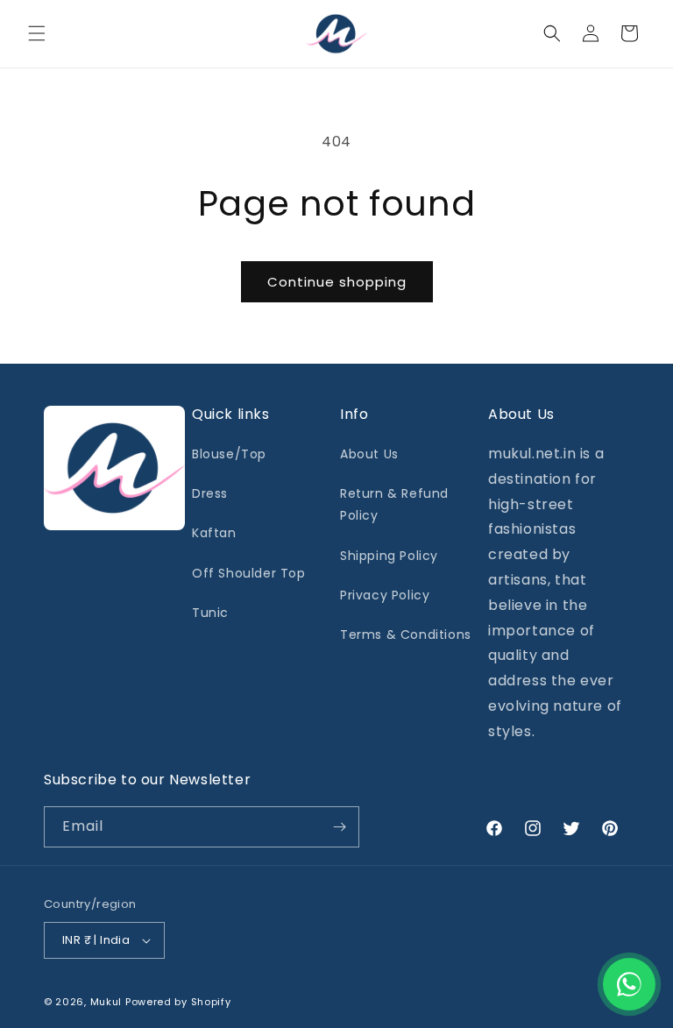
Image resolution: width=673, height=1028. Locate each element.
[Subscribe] (339, 826)
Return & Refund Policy (394, 504)
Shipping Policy (389, 555)
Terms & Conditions (405, 634)
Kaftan (214, 533)
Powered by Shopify (178, 1002)
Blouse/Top (229, 454)
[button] (37, 33)
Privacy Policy (384, 595)
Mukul (106, 1002)
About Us (369, 454)
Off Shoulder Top (249, 573)
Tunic (210, 612)
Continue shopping (337, 282)
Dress (210, 493)
